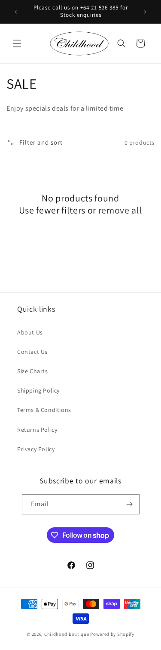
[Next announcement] (145, 11)
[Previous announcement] (15, 11)
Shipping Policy (38, 390)
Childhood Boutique (66, 634)
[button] (17, 43)
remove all (120, 210)
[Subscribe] (129, 504)
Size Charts (32, 371)
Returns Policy (37, 429)
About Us (30, 332)
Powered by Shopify (112, 634)
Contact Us (32, 352)
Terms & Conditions (44, 410)
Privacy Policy (36, 449)
